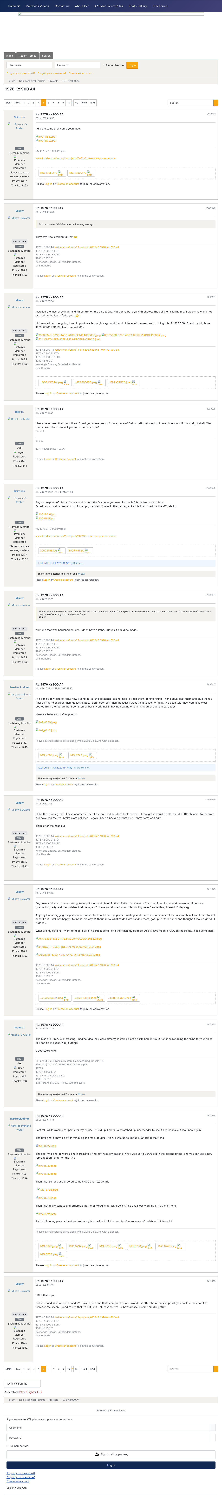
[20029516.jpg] (45, 514)
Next (84, 102)
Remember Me (19, 1445)
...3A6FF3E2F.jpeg (85, 997)
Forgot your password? (21, 73)
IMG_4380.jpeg (49, 755)
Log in (132, 65)
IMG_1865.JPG (49, 172)
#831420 (211, 888)
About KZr (82, 6)
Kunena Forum (117, 1410)
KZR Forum (160, 6)
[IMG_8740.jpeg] (46, 1197)
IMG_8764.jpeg (49, 1254)
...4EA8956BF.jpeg (86, 382)
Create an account (80, 73)
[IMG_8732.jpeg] (46, 1165)
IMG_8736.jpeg (138, 1246)
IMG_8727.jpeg (49, 1246)
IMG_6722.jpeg (79, 755)
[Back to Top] (217, 1490)
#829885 (210, 207)
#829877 (211, 114)
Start (8, 102)
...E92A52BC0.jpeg (120, 382)
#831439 (211, 1115)
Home (12, 6)
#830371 (211, 297)
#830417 (211, 684)
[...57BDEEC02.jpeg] (68, 954)
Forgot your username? (52, 73)
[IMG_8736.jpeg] (47, 1189)
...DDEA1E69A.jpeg (52, 382)
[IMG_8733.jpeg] (46, 1173)
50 (76, 102)
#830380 (210, 488)
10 (68, 102)
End (92, 102)
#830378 (211, 409)
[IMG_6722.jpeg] (46, 730)
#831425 (211, 1024)
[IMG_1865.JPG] (46, 136)
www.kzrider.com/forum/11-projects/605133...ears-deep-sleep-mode (76, 158)
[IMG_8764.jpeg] (46, 1213)
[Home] (18, 6)
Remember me (115, 65)
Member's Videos (37, 6)
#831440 (211, 1280)
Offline (20, 148)
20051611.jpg (76, 550)
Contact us (62, 6)
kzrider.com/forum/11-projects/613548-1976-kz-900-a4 (87, 247)
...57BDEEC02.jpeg (120, 997)
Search (46, 55)
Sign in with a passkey (114, 1454)
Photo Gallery (138, 6)
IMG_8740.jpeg (167, 1246)
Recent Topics (27, 55)
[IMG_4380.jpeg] (46, 722)
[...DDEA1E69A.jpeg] (134, 335)
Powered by (103, 1410)
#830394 (210, 595)
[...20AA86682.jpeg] (69, 938)
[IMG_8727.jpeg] (46, 1145)
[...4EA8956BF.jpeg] (68, 335)
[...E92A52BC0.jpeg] (68, 339)
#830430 (210, 799)
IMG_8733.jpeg (108, 1246)
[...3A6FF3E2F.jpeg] (68, 946)
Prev (17, 102)
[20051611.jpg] (45, 518)
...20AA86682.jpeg (52, 997)
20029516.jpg (49, 550)
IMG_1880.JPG (78, 172)
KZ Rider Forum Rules (108, 6)
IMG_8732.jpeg (78, 1246)
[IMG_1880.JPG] (46, 140)
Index (9, 55)
